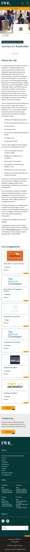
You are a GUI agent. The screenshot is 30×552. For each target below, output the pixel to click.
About (3, 470)
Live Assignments (6, 475)
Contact (4, 468)
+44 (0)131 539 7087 (7, 492)
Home (7, 35)
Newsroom (5, 466)
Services (4, 458)
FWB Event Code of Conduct (15, 545)
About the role (15, 53)
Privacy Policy (15, 541)
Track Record (5, 464)
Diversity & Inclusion (7, 473)
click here (4, 222)
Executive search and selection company (13, 456)
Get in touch (8, 431)
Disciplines (5, 462)
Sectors (4, 460)
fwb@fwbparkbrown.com (14, 229)
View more (8, 408)
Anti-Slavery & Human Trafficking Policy (15, 549)
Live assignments (14, 8)
